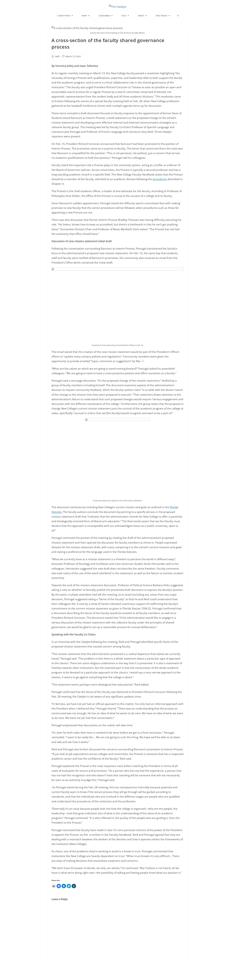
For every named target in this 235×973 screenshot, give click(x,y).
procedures (160, 179)
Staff (57, 56)
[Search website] (178, 16)
